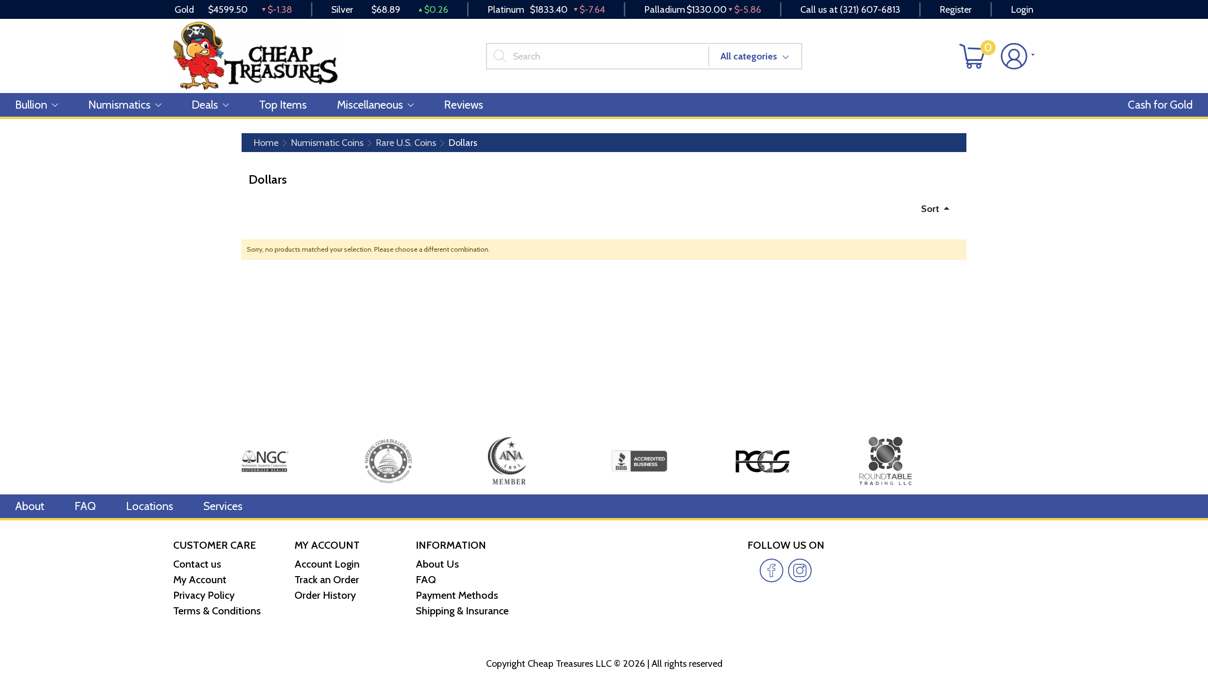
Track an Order (326, 579)
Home (265, 142)
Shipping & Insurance (462, 610)
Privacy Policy (204, 595)
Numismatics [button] (119, 104)
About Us (437, 564)
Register (956, 9)
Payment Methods (457, 595)
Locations (149, 506)
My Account (199, 579)
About (29, 506)
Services (223, 506)
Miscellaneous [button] (370, 104)
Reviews (463, 104)
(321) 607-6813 (870, 9)
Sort (931, 208)
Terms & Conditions (217, 610)
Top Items (283, 104)
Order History (325, 595)
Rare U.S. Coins (406, 142)
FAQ (85, 506)
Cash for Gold (1160, 104)
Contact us (197, 564)
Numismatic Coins (327, 142)
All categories (749, 56)
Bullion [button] (31, 104)
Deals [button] (205, 104)
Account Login (327, 564)
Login (1022, 9)
